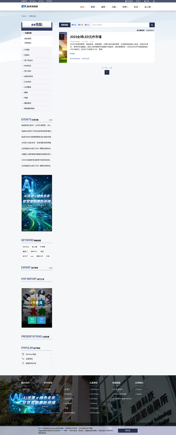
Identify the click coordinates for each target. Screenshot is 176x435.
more (50, 120)
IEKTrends (95, 394)
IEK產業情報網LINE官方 (122, 399)
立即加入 (41, 320)
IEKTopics (33, 1)
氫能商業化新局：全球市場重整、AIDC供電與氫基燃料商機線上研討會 (48, 125)
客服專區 (130, 1)
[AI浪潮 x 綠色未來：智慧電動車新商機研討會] (37, 203)
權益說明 (32, 320)
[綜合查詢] (154, 1)
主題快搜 (28, 33)
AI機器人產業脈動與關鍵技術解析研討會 (37, 154)
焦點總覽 (27, 39)
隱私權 (62, 431)
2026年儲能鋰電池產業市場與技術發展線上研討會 (40, 160)
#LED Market (75, 59)
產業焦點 (32, 16)
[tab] (36, 33)
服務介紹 (26, 389)
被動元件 (39, 256)
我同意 (127, 431)
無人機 (34, 247)
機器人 (25, 251)
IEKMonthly (95, 413)
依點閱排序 (150, 30)
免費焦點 (27, 43)
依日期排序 (140, 30)
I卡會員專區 (118, 389)
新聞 (93, 7)
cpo (32, 256)
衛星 (42, 251)
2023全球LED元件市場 (86, 37)
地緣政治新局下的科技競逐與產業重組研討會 (38, 131)
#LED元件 (85, 59)
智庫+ (125, 7)
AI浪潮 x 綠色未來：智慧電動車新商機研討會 (38, 143)
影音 (136, 7)
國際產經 (27, 103)
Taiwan (139, 389)
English (139, 394)
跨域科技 (27, 66)
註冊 (147, 1)
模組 (82, 7)
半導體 (26, 50)
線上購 (148, 7)
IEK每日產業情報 (119, 394)
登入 (139, 1)
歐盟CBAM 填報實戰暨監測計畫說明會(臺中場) (39, 137)
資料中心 (34, 251)
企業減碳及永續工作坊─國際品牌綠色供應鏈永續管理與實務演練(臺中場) (49, 148)
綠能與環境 (28, 76)
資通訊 (26, 55)
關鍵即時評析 (31, 363)
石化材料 (27, 82)
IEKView (41, 1)
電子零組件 (28, 60)
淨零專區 (49, 1)
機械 (26, 92)
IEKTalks (94, 399)
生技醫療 (27, 87)
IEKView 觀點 (31, 354)
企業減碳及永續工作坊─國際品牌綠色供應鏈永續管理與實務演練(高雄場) (49, 166)
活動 (114, 7)
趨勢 (103, 7)
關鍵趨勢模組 (29, 108)
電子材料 (27, 71)
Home (24, 16)
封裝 (48, 256)
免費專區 (24, 1)
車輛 (26, 98)
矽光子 (25, 256)
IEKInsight (95, 408)
